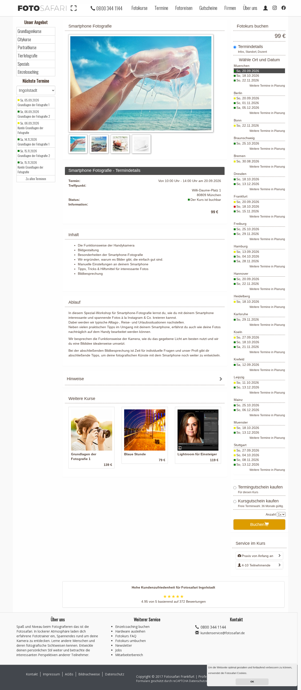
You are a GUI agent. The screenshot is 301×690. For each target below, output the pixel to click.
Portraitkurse (27, 47)
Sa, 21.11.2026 (247, 347)
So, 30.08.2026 (247, 161)
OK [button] (252, 681)
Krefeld (239, 359)
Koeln (238, 332)
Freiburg (240, 224)
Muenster (241, 422)
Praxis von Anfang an (257, 556)
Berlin (238, 93)
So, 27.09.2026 (247, 337)
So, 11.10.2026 (247, 382)
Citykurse (24, 39)
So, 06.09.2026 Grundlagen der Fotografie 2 (34, 114)
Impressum (51, 674)
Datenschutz (114, 674)
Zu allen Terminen (36, 178)
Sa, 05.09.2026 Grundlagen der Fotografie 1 (33, 102)
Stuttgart (240, 445)
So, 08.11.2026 (247, 460)
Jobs (118, 650)
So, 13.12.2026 (247, 184)
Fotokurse (139, 7)
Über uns (250, 7)
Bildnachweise (89, 674)
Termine (161, 7)
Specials (23, 64)
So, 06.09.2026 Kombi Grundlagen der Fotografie (30, 128)
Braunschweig (244, 138)
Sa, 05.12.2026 (247, 107)
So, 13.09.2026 (247, 252)
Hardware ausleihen (130, 631)
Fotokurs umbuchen (130, 640)
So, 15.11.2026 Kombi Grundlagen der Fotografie (30, 167)
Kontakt (32, 674)
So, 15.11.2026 (247, 211)
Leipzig (239, 377)
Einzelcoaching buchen (132, 626)
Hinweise (75, 378)
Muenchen (242, 66)
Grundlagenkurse (29, 31)
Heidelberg (242, 296)
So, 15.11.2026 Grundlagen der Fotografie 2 (34, 153)
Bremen (240, 156)
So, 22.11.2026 (247, 80)
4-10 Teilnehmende (256, 565)
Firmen (230, 7)
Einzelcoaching (28, 72)
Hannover (241, 273)
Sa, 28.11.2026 (247, 261)
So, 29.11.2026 (247, 234)
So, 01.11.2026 (247, 103)
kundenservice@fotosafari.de (223, 633)
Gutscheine (208, 7)
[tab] (145, 379)
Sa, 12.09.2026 (247, 365)
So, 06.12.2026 (247, 410)
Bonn (238, 120)
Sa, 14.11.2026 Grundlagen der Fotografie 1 (33, 141)
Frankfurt (240, 196)
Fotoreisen (183, 7)
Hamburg (241, 246)
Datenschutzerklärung (203, 681)
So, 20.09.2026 (247, 71)
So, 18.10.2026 (247, 75)
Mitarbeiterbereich (129, 655)
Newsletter (123, 645)
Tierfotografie (27, 56)
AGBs (69, 674)
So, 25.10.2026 (247, 143)
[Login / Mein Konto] (265, 8)
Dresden (240, 174)
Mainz (238, 400)
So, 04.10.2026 (247, 256)
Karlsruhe (241, 314)
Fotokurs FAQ (125, 636)
